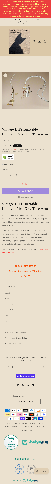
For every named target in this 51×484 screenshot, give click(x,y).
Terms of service (41, 426)
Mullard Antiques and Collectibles (24, 423)
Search (7, 293)
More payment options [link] (25, 197)
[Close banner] (48, 8)
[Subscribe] (43, 367)
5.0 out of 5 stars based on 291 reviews (25, 271)
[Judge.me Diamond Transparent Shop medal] (20, 469)
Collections (9, 304)
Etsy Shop (9, 321)
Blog (7, 315)
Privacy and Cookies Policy (15, 332)
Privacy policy (28, 426)
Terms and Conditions (13, 344)
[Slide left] (20, 124)
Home (7, 327)
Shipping (14, 149)
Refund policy (16, 426)
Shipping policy (27, 430)
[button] (5, 41)
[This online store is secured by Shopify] (8, 159)
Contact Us (9, 310)
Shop (7, 299)
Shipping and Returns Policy (16, 338)
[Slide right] (31, 124)
